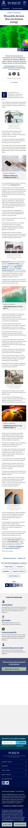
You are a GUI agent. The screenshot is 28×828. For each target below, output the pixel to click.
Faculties (5, 766)
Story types (6, 770)
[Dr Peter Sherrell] (9, 74)
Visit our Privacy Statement (13, 819)
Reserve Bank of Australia (12, 548)
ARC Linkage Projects (13, 539)
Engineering (6, 571)
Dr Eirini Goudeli (21, 67)
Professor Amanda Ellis (9, 67)
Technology (19, 566)
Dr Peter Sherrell (10, 66)
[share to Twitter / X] (10, 585)
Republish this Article (9, 558)
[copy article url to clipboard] (21, 585)
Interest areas (7, 761)
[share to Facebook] (7, 585)
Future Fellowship (12, 541)
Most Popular (6, 8)
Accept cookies (7, 824)
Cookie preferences (20, 824)
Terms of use (21, 558)
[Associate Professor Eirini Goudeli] (18, 74)
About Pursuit (6, 774)
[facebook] (3, 783)
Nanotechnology (14, 576)
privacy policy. (20, 745)
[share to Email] (17, 585)
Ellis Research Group (13, 263)
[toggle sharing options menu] (26, 49)
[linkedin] (7, 783)
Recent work (5, 261)
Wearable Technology (19, 571)
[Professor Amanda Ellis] (14, 74)
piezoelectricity (15, 185)
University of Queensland (16, 546)
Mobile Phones (9, 566)
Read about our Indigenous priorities (14, 806)
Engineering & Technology (19, 563)
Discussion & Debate (17, 8)
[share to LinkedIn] (14, 585)
